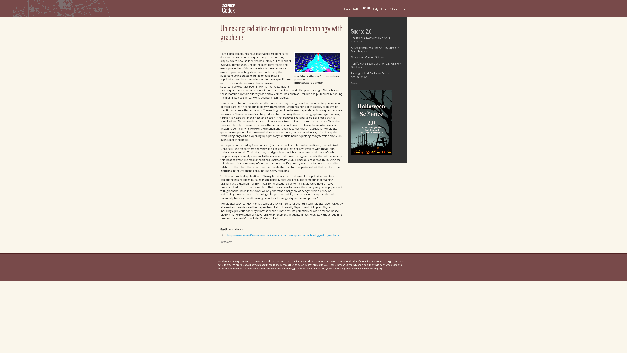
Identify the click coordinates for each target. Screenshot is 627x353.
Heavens (366, 7)
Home (347, 9)
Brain (383, 9)
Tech (402, 9)
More (354, 83)
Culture (393, 9)
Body (375, 9)
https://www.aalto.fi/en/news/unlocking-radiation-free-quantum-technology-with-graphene (283, 235)
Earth (355, 9)
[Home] (229, 8)
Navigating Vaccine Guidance (368, 57)
